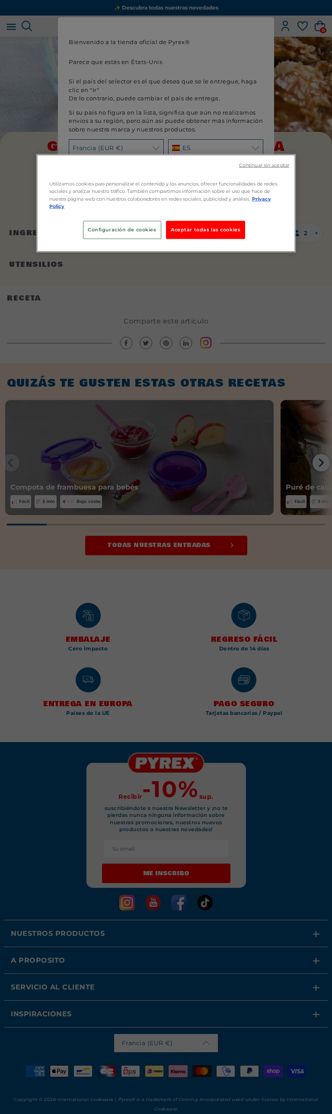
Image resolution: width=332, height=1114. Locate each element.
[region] (166, 203)
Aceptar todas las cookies (205, 229)
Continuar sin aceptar (264, 165)
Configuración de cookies (122, 229)
